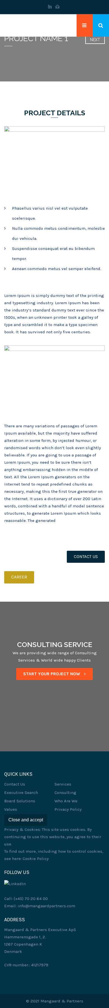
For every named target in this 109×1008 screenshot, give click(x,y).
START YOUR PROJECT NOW (52, 673)
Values (10, 809)
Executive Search (21, 792)
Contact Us (14, 784)
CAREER (19, 577)
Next (95, 39)
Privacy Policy (68, 809)
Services (62, 784)
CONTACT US (86, 556)
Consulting (65, 792)
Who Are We (65, 800)
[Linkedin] (50, 7)
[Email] (57, 7)
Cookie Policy (36, 858)
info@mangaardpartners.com (46, 905)
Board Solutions (19, 800)
